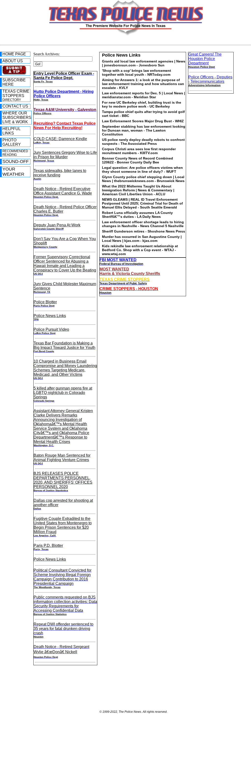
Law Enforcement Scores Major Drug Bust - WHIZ (143, 121)
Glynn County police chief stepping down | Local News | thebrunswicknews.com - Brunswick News (143, 179)
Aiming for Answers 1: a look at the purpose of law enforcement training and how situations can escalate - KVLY (143, 84)
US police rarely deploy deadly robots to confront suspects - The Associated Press (143, 142)
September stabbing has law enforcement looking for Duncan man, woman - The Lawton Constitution (143, 130)
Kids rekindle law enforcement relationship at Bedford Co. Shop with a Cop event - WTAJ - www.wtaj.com (140, 250)
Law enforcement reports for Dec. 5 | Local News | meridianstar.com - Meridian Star (143, 95)
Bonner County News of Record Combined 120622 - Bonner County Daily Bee (137, 160)
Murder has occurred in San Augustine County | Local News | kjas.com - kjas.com (142, 239)
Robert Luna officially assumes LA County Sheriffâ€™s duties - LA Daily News (137, 215)
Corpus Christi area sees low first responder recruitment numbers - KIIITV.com (139, 151)
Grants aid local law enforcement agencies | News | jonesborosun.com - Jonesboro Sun (143, 63)
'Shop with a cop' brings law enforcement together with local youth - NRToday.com (136, 72)
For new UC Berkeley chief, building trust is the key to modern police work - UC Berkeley (141, 104)
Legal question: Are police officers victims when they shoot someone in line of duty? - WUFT (142, 169)
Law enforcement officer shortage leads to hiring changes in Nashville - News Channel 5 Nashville (143, 224)
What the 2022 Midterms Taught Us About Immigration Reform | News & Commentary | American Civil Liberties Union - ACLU (138, 190)
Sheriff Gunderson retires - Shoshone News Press (143, 231)
